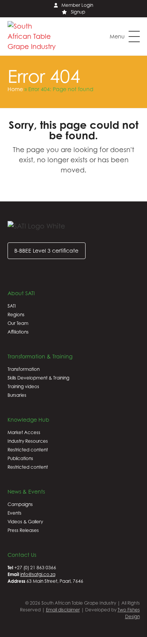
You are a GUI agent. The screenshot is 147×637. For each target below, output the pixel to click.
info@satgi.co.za (37, 574)
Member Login (77, 5)
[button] (125, 36)
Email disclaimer (63, 610)
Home (15, 89)
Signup (78, 12)
